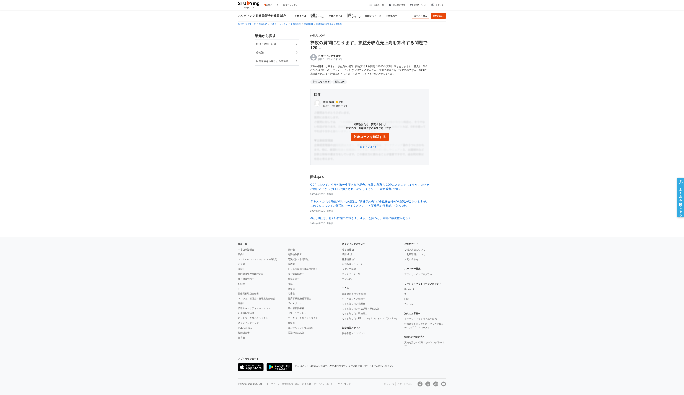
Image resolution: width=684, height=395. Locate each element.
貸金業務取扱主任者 (248, 293)
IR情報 (345, 254)
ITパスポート (295, 303)
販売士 (241, 254)
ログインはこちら (370, 146)
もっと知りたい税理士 (353, 303)
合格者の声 (391, 16)
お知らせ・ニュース (352, 264)
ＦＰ (240, 288)
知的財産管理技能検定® (250, 274)
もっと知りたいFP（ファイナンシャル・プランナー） (370, 318)
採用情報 (346, 259)
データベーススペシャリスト (303, 318)
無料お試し (438, 16)
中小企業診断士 (246, 249)
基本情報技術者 (296, 308)
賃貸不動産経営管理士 (299, 298)
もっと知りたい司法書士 (354, 313)
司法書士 (242, 264)
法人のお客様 (399, 5)
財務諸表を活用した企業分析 (272, 61)
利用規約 (306, 384)
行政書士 (292, 264)
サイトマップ (344, 384)
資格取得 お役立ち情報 (354, 294)
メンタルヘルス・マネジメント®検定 (257, 259)
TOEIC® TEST (246, 328)
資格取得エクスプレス (353, 333)
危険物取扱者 (295, 254)
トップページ (273, 384)
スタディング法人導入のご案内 (420, 319)
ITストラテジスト (297, 313)
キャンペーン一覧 (351, 274)
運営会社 (346, 249)
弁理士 (241, 269)
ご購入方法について (414, 249)
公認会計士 (293, 279)
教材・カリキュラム (317, 15)
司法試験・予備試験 (298, 259)
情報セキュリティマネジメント (254, 308)
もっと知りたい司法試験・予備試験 (360, 308)
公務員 (291, 323)
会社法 (260, 52)
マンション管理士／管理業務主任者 (256, 298)
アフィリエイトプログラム (418, 274)
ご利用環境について (414, 254)
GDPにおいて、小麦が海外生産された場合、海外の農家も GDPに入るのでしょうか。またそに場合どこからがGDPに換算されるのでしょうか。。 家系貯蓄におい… (369, 186)
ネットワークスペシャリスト (253, 318)
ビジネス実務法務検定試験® (302, 269)
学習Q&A (347, 279)
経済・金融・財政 (266, 43)
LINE (407, 299)
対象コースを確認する (370, 137)
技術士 (291, 249)
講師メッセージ (373, 16)
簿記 (290, 283)
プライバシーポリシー (324, 384)
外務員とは (300, 16)
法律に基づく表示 (290, 384)
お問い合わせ (420, 5)
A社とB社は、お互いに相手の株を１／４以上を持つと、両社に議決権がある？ (360, 218)
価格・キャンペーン (354, 15)
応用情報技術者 (246, 313)
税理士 (241, 283)
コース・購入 (420, 16)
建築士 (241, 303)
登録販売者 (244, 332)
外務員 (291, 288)
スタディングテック (248, 323)
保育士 (241, 337)
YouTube (408, 304)
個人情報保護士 (296, 274)
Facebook (409, 289)
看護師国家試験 (296, 332)
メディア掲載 (349, 269)
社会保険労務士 (246, 279)
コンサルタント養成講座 (300, 328)
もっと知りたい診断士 (353, 299)
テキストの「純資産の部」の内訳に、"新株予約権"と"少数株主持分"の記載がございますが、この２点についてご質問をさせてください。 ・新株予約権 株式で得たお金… (369, 203)
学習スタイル (336, 16)
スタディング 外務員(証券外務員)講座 (262, 15)
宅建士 (291, 293)
